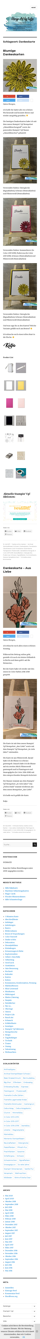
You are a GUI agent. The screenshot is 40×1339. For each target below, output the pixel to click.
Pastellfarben (9, 1147)
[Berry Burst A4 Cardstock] (9, 403)
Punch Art (9, 1017)
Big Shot (7, 1082)
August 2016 (10, 1262)
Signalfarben (21, 555)
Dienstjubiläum (11, 945)
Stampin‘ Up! (8, 1311)
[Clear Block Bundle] (21, 420)
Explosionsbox (11, 954)
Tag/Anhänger (11, 1038)
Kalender (9, 974)
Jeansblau (25, 1126)
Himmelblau (18, 1113)
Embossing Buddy (11, 1087)
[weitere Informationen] (32, 100)
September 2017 (11, 1230)
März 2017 (9, 1248)
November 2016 (11, 1253)
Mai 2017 (8, 1242)
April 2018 (9, 1213)
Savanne (20, 1152)
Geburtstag (9, 960)
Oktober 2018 (10, 1201)
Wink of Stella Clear (22, 1178)
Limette (7, 1130)
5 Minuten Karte (18, 826)
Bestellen (7, 1316)
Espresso (24, 1087)
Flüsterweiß (15, 550)
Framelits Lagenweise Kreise (15, 1100)
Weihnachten (10, 1052)
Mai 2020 (9, 1196)
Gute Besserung (11, 968)
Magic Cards (10, 894)
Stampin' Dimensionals (13, 1169)
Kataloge (6, 1306)
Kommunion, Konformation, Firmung (20, 983)
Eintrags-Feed (11, 1291)
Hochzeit (9, 971)
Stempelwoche (11, 1032)
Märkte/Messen (11, 986)
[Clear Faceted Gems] (9, 473)
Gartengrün (29, 1104)
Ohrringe (9, 1009)
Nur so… (8, 1006)
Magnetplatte (18, 1130)
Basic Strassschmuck (12, 1078)
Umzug (8, 1046)
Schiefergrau (9, 1156)
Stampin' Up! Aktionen (14, 1029)
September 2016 (11, 1259)
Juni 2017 (8, 1239)
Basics (8, 928)
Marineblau (8, 1134)
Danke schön (16, 544)
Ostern (8, 1012)
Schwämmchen (10, 1160)
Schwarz (13, 555)
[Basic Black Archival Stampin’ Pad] (21, 438)
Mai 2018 (8, 1210)
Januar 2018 (10, 1222)
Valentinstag (10, 1049)
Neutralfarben (18, 553)
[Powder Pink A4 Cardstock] (21, 403)
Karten (23, 544)
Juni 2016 (8, 1268)
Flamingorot (30, 828)
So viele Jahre (23, 1165)
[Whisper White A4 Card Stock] (9, 385)
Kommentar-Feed (12, 1293)
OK (23, 1337)
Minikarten (10, 991)
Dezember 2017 (11, 1225)
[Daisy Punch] (9, 456)
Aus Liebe (12, 828)
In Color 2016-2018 (17, 830)
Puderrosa (6, 555)
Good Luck (9, 963)
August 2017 (10, 1233)
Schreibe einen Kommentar (21, 832)
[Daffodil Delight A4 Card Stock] (21, 385)
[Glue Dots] (21, 473)
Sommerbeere (31, 555)
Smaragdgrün (28, 830)
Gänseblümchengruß (27, 550)
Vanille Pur (29, 1169)
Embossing (28, 1082)
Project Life (10, 1015)
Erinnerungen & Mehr (14, 951)
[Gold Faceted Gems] (21, 456)
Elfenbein (17, 1082)
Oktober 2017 (10, 1227)
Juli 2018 (8, 1207)
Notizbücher (10, 1003)
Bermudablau (29, 1078)
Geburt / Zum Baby (12, 957)
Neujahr (8, 1000)
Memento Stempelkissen (14, 1139)
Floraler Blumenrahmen (15, 897)
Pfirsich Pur (22, 1147)
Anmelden (9, 1288)
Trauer (8, 1043)
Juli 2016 (8, 1265)
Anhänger (9, 922)
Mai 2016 (8, 1271)
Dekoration (10, 942)
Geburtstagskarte (23, 1108)
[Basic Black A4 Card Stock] (9, 420)
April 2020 (9, 1199)
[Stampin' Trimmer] (9, 368)
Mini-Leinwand (11, 989)
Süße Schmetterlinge (13, 899)
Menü (33, 7)
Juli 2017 (8, 1236)
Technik (8, 1041)
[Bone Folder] (21, 368)
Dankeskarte (24, 546)
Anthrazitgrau (9, 1069)
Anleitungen (10, 925)
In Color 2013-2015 (11, 1117)
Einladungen (10, 948)
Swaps (7, 1035)
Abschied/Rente (11, 919)
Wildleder (8, 1178)
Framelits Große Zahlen (13, 1095)
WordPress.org (11, 1296)
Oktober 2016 (10, 1256)
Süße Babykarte (11, 888)
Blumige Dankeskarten (13, 52)
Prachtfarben (9, 1152)
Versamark (8, 1173)
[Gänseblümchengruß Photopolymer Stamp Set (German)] (9, 438)
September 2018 (11, 1204)
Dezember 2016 (11, 1250)
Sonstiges (9, 1026)
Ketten (8, 980)
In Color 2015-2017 (11, 1121)
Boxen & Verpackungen (15, 934)
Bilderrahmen (11, 931)
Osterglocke (28, 553)
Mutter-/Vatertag (12, 997)
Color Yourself (11, 937)
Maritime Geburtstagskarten (17, 891)
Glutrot (7, 1113)
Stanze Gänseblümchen (11, 557)
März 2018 (9, 1216)
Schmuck (9, 1020)
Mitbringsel (10, 994)
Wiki (5, 1321)
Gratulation (10, 966)
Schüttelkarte (10, 1023)
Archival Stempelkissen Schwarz (17, 1074)
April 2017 (9, 1245)
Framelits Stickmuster (13, 1104)
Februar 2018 (10, 1219)
